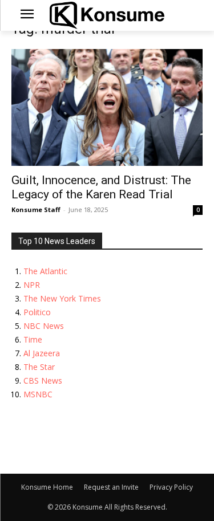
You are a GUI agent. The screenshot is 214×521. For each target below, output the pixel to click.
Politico (37, 312)
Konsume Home (47, 487)
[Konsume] (107, 15)
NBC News (43, 325)
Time (32, 339)
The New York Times (62, 298)
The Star (39, 366)
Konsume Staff (35, 209)
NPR (31, 284)
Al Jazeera (41, 353)
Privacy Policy (171, 487)
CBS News (42, 380)
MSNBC (38, 394)
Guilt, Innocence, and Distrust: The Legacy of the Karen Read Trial (101, 187)
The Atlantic (45, 271)
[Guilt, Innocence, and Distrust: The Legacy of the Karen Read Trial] (107, 107)
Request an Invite (111, 487)
